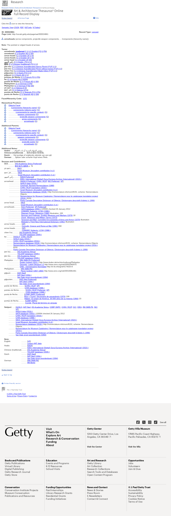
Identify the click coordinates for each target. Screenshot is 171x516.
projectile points (28, 142)
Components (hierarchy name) (24, 108)
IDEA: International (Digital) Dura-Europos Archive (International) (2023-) (50, 179)
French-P (29, 77)
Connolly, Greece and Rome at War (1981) (40, 226)
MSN (25, 79)
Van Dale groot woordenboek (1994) (32, 277)
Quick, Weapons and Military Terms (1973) (39, 217)
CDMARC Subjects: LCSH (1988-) (35, 211)
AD (27, 53)
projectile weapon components (33, 117)
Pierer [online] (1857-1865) (32, 271)
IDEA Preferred (27, 177)
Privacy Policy (23, 396)
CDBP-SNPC (31, 301)
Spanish (27, 94)
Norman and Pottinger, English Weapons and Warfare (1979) (47, 215)
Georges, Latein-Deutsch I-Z (32, 264)
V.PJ (25, 98)
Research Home (8, 8)
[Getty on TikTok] (155, 422)
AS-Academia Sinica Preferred (28, 164)
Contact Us (33, 396)
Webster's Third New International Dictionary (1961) (43, 222)
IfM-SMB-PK (26, 269)
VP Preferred (40, 207)
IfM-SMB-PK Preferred (29, 260)
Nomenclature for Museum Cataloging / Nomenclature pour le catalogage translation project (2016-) (55, 245)
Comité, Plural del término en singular (41, 303)
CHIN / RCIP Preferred (35, 290)
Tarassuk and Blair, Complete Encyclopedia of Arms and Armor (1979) (50, 220)
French (15, 79)
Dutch (18, 75)
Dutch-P (22, 73)
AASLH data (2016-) (28, 183)
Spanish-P (29, 92)
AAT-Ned (21, 273)
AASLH (17, 237)
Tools (16, 8)
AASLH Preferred (28, 181)
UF (28, 56)
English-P (35, 51)
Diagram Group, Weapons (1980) (35, 213)
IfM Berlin (31, 363)
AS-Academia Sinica (28, 232)
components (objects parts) (24, 110)
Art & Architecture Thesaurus (30, 8)
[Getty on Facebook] (138, 422)
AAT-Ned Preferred (28, 279)
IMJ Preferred (53, 181)
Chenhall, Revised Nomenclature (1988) (37, 185)
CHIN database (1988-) (34, 288)
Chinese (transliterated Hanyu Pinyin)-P (32, 66)
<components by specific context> (29, 112)
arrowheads (29, 121)
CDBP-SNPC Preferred (34, 294)
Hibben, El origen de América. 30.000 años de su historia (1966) (51, 299)
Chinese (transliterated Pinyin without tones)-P (35, 69)
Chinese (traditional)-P (22, 64)
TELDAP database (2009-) (30, 235)
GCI (74, 307)
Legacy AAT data (34, 343)
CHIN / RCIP (41, 181)
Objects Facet (14, 105)
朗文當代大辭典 (21, 166)
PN (45, 51)
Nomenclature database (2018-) (33, 192)
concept (95, 32)
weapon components (26, 114)
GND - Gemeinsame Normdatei (33, 267)
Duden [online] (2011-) (29, 262)
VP (62, 181)
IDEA (79, 307)
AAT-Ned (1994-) (24, 275)
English (22, 53)
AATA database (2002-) (31, 209)
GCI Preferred (28, 207)
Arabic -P (22, 62)
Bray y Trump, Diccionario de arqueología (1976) (45, 296)
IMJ (19, 168)
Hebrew (19, 88)
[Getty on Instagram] (149, 422)
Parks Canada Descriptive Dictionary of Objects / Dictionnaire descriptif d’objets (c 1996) (57, 200)
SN (31, 53)
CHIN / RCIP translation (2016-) (33, 188)
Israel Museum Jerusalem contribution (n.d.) (36, 171)
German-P (23, 86)
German (23, 84)
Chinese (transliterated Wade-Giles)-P (34, 71)
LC (30, 51)
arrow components (30, 119)
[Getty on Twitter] (143, 422)
